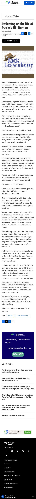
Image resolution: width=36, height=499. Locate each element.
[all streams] (33, 496)
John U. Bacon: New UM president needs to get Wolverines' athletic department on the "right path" (17, 397)
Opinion (10, 315)
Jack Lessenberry (23, 315)
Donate (30, 3)
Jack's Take (12, 16)
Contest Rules (8, 479)
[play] (3, 497)
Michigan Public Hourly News (12, 475)
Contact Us (7, 464)
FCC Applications (8, 487)
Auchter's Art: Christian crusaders (13, 416)
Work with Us (7, 468)
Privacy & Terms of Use (10, 483)
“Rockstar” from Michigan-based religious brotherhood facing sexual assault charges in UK (18, 388)
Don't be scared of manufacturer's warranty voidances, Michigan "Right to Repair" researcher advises (16, 407)
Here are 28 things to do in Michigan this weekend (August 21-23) (15, 379)
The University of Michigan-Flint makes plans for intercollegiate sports (17, 371)
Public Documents (9, 472)
